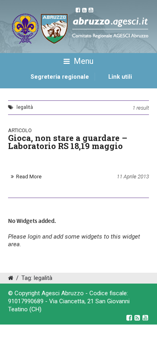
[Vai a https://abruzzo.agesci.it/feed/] (137, 317)
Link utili (120, 77)
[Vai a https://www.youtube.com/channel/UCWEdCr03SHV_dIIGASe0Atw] (145, 317)
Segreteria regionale (60, 77)
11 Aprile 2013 (133, 177)
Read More (28, 177)
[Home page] (17, 85)
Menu (82, 61)
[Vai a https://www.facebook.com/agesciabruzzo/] (129, 317)
